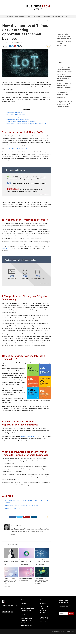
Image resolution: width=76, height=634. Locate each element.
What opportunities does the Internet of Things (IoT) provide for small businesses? (26, 123)
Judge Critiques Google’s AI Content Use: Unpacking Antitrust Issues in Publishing (64, 69)
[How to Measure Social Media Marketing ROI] (26, 572)
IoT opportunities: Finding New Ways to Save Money (19, 117)
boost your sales (7, 248)
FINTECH (29, 16)
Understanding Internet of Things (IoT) (18, 148)
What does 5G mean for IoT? (13, 508)
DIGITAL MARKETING (19, 16)
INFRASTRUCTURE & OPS (57, 16)
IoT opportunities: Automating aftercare (16, 114)
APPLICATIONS (46, 16)
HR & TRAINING (36, 16)
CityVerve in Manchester (27, 436)
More (67, 16)
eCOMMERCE (10, 16)
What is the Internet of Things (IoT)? (15, 112)
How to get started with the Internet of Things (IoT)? (19, 119)
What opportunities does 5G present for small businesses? (21, 505)
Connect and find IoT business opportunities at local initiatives (21, 121)
